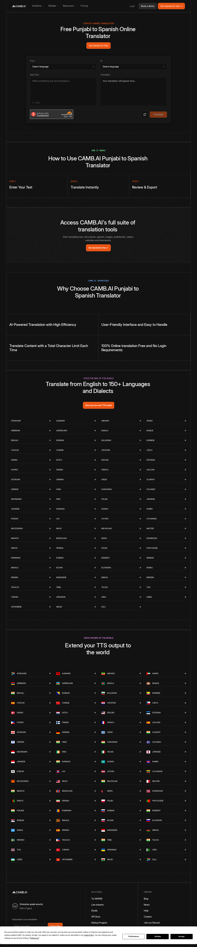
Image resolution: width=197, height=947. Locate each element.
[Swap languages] (145, 114)
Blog (146, 898)
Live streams (97, 904)
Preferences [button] (34, 938)
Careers (148, 916)
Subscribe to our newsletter (24, 919)
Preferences (133, 936)
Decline (158, 936)
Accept (182, 936)
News (146, 904)
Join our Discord (152, 922)
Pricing (84, 5)
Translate (158, 114)
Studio (94, 910)
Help (146, 910)
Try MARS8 (96, 898)
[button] (38, 6)
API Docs (95, 916)
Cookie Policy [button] (89, 935)
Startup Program (99, 922)
